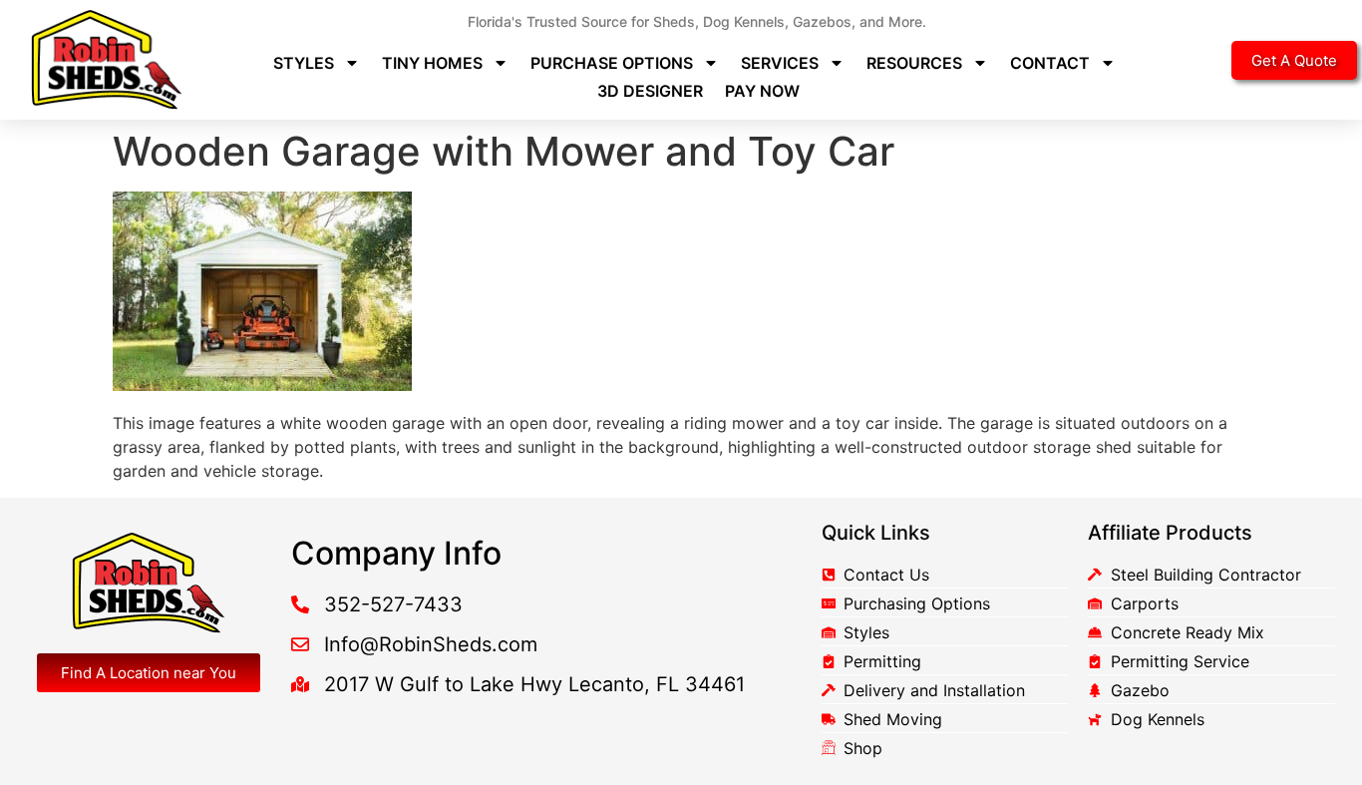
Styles (303, 63)
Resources (914, 63)
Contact (1050, 63)
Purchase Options (611, 63)
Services (780, 63)
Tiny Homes (432, 63)
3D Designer (650, 91)
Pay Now (762, 91)
